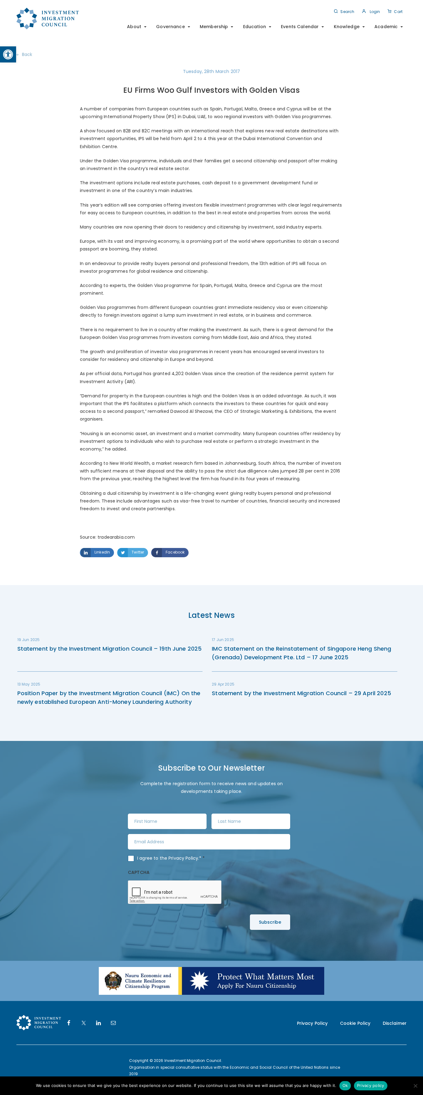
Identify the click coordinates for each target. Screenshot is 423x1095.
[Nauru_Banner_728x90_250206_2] (211, 980)
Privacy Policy (183, 858)
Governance (170, 27)
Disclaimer (395, 1023)
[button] (8, 54)
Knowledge (347, 27)
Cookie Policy (355, 1023)
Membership (214, 27)
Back (27, 54)
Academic (386, 27)
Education (254, 27)
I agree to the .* (171, 858)
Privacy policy (370, 1085)
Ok (345, 1085)
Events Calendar (300, 27)
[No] (415, 1086)
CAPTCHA (139, 872)
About (134, 27)
